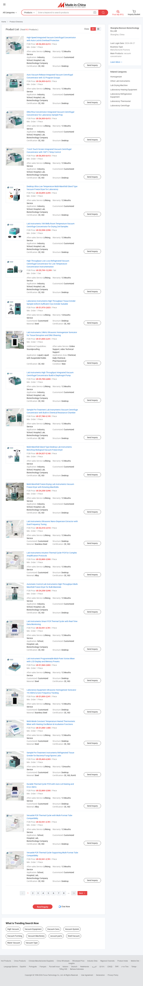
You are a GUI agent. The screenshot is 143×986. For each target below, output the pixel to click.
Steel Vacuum (74, 936)
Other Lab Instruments (120, 81)
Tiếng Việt (63, 969)
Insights (72, 963)
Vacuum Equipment (33, 929)
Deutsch (74, 966)
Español (23, 966)
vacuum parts (56, 936)
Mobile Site (135, 961)
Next (82, 893)
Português (33, 966)
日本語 (109, 966)
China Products (20, 961)
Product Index (122, 961)
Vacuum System (72, 929)
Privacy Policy (113, 975)
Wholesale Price (78, 961)
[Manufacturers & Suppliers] (72, 5)
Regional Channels (107, 961)
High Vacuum (13, 929)
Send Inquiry (92, 65)
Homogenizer (116, 76)
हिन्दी (116, 966)
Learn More (116, 62)
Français (43, 966)
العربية (94, 966)
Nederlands (84, 966)
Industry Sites (92, 961)
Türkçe (133, 966)
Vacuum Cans (53, 929)
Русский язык (54, 966)
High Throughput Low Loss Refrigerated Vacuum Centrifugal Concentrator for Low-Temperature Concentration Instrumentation (48, 263)
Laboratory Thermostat (120, 101)
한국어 (101, 966)
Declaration (100, 975)
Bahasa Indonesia (77, 969)
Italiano (65, 966)
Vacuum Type (32, 942)
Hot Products (6, 961)
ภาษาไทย (124, 966)
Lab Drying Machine (118, 85)
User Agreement (87, 975)
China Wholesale (63, 961)
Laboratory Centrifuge (120, 105)
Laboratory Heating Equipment (123, 89)
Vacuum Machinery (36, 936)
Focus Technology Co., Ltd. (53, 975)
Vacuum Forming (14, 936)
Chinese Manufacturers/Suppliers (41, 961)
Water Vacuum (13, 942)
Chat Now (65, 906)
